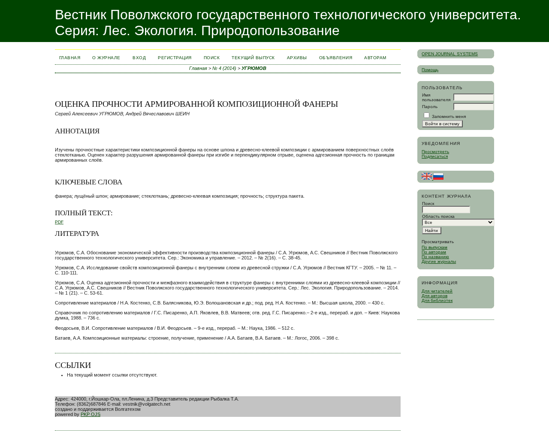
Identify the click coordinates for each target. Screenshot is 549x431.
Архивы (297, 57)
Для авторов (434, 295)
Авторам (375, 57)
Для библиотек (437, 300)
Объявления (335, 57)
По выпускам (434, 247)
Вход (139, 57)
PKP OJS (90, 414)
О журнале (106, 57)
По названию (435, 256)
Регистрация (175, 57)
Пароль (429, 106)
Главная (70, 57)
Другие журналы (439, 261)
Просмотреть (435, 151)
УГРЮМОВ (253, 68)
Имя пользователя (436, 97)
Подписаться (435, 156)
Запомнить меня (449, 116)
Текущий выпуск (253, 57)
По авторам (434, 252)
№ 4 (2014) (224, 68)
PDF (59, 222)
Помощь (430, 69)
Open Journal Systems (450, 53)
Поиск (212, 57)
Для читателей (437, 291)
